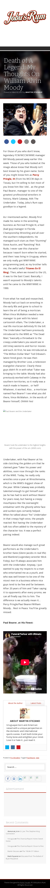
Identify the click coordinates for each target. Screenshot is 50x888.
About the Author (15, 703)
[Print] (33, 143)
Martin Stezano (33, 92)
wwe (37, 758)
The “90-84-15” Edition (30, 851)
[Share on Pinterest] (20, 143)
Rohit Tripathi (25, 882)
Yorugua (11, 839)
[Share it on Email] (26, 143)
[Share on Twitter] (13, 143)
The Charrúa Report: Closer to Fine (30, 846)
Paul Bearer (31, 758)
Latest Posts (35, 703)
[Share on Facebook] (6, 143)
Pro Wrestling (15, 758)
